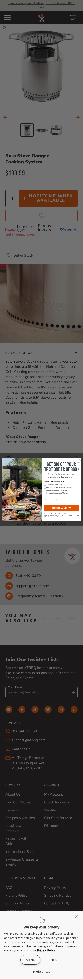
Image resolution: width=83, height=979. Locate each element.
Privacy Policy (46, 950)
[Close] (77, 916)
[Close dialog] (78, 461)
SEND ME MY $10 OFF (61, 508)
